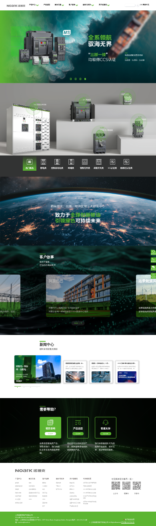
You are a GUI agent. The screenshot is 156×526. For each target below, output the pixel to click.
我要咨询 (50, 433)
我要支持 (105, 433)
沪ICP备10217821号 (127, 522)
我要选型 (78, 433)
